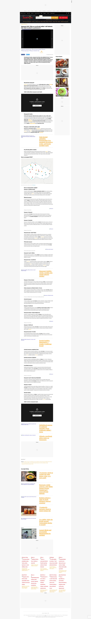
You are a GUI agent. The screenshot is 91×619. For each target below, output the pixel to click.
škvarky (25, 131)
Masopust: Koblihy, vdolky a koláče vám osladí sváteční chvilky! (45, 273)
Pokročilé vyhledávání (49, 19)
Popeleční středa (32, 123)
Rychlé (56, 21)
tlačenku (29, 329)
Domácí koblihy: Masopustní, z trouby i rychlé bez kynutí (45, 343)
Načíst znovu (37, 105)
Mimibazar (52, 557)
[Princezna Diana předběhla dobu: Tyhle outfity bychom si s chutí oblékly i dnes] (26, 562)
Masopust (25, 84)
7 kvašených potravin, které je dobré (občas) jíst (45, 509)
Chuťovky (33, 21)
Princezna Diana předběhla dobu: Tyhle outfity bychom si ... (25, 569)
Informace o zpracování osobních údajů (55, 616)
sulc (30, 131)
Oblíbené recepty (23, 13)
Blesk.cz (32, 557)
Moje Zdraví (24, 574)
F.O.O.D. (48, 13)
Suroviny (32, 13)
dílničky (44, 265)
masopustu (30, 120)
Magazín (44, 13)
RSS (48, 613)
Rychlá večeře (29, 21)
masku (46, 151)
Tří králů (50, 84)
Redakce (46, 613)
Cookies (62, 616)
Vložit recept (64, 17)
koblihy (29, 119)
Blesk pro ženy (25, 557)
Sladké (59, 21)
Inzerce (43, 613)
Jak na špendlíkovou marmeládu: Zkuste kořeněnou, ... (62, 591)
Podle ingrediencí (55, 19)
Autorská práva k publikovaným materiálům (33, 616)
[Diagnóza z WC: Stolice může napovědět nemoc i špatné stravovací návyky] (26, 580)
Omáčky (41, 21)
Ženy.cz (32, 574)
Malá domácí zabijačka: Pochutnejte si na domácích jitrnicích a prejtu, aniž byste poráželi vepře (46, 141)
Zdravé (54, 21)
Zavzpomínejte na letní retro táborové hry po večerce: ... (62, 571)
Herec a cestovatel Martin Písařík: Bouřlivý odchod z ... (44, 569)
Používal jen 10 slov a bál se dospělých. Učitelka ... (43, 591)
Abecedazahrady (62, 574)
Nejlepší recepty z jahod (64, 21)
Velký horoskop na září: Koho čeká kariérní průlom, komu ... (53, 591)
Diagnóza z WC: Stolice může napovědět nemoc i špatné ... (25, 587)
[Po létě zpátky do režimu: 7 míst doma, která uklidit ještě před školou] (53, 562)
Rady (41, 13)
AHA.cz (41, 557)
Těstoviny (47, 21)
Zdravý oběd (25, 21)
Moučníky (50, 21)
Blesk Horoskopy (53, 574)
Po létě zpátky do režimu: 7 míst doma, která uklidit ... (53, 567)
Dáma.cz (60, 557)
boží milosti (41, 132)
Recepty (37, 15)
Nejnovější (28, 13)
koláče (33, 193)
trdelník (44, 399)
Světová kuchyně (37, 13)
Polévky (37, 21)
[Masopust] (51, 208)
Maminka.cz (42, 574)
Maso (39, 21)
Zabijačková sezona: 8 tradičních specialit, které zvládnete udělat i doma (45, 428)
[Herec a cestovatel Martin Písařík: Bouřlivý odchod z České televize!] (44, 562)
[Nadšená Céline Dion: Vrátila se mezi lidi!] (35, 561)
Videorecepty (52, 13)
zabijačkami (38, 128)
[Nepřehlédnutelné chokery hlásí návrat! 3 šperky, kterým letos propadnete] (35, 580)
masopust (28, 261)
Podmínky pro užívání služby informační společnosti (45, 616)
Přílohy (44, 21)
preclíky (36, 238)
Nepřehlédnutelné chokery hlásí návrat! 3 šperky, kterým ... (35, 588)
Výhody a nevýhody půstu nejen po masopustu (45, 438)
